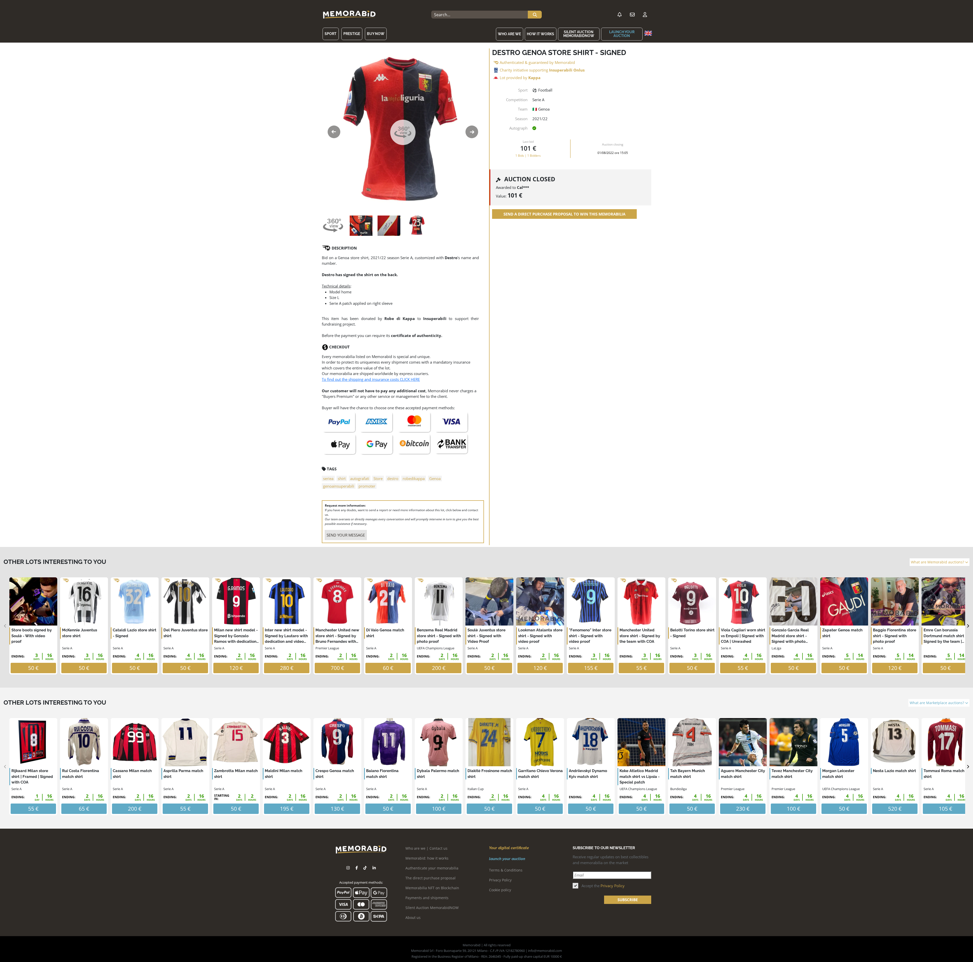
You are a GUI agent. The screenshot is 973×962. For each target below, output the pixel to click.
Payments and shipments (426, 897)
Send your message (346, 535)
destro (392, 478)
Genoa (435, 478)
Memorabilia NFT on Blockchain (432, 887)
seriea (328, 478)
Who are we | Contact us (426, 848)
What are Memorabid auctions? (938, 562)
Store (378, 478)
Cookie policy (500, 889)
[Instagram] (348, 868)
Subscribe (628, 899)
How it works (540, 34)
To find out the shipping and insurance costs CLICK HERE (371, 379)
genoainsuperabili (338, 486)
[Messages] (632, 15)
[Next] (967, 626)
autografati (359, 478)
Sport (330, 34)
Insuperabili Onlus (567, 70)
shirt (342, 478)
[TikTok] (365, 868)
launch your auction (621, 34)
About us (413, 917)
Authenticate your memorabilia (431, 868)
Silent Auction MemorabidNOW (578, 34)
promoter (367, 486)
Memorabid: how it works (426, 858)
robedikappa (414, 478)
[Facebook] (356, 868)
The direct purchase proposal (430, 878)
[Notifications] (619, 15)
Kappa (534, 77)
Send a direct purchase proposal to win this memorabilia (564, 214)
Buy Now (375, 34)
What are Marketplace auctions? (937, 703)
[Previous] (5, 626)
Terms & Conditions (505, 870)
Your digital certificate (509, 848)
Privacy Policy (500, 880)
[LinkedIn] (374, 868)
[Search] (535, 15)
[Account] (645, 15)
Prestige (351, 34)
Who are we (509, 34)
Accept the (603, 885)
